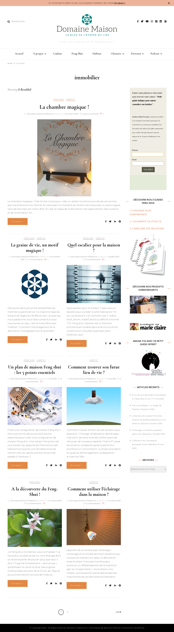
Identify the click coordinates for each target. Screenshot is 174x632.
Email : (135, 160)
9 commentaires (34, 503)
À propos (38, 53)
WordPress (139, 628)
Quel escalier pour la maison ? (93, 247)
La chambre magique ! (64, 106)
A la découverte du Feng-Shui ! (34, 491)
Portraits (136, 53)
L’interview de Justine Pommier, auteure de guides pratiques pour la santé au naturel (149, 420)
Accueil (19, 53)
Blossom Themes (112, 628)
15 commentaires (93, 259)
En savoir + (119, 3)
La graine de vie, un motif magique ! (34, 247)
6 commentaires (93, 503)
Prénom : (135, 150)
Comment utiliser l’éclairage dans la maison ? (94, 491)
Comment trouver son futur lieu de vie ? (94, 369)
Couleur (57, 53)
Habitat (97, 53)
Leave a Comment (90, 114)
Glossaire (116, 53)
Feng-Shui (77, 53)
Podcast (155, 53)
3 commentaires (35, 259)
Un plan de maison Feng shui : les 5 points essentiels (34, 369)
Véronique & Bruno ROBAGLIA (40, 114)
